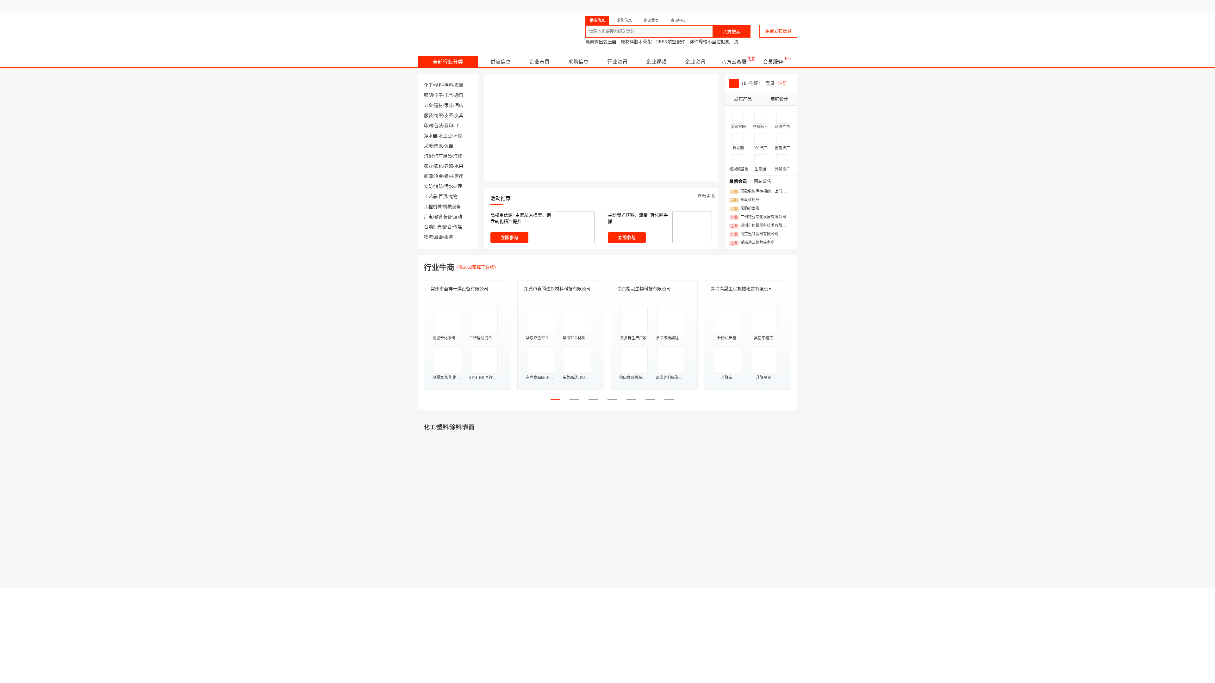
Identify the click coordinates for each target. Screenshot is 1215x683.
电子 (438, 95)
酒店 (458, 105)
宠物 (453, 196)
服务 (448, 237)
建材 (438, 105)
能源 (428, 176)
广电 (428, 216)
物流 (428, 237)
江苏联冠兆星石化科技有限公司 (569, 532)
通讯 (458, 95)
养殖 (448, 166)
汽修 (457, 156)
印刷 (428, 125)
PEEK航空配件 (670, 42)
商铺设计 (779, 99)
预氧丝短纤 (744, 200)
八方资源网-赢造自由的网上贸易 (467, 28)
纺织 (438, 115)
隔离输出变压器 (600, 42)
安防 (428, 186)
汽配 (428, 156)
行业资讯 (617, 62)
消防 (438, 186)
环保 (457, 135)
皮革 (448, 115)
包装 (438, 125)
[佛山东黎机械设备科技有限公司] (451, 557)
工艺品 (430, 196)
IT (456, 125)
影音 (447, 227)
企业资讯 (695, 62)
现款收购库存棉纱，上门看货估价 (759, 191)
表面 (458, 85)
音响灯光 (433, 227)
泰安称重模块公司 (663, 519)
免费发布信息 (778, 31)
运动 (457, 216)
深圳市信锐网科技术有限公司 (759, 225)
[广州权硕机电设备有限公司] (640, 557)
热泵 (438, 146)
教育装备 (443, 216)
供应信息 (500, 62)
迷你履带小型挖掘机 (710, 42)
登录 (770, 83)
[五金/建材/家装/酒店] (446, 643)
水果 (458, 166)
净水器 (430, 135)
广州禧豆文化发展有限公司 (758, 217)
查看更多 (706, 196)
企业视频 (656, 62)
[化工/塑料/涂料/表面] (446, 471)
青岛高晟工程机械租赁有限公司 (742, 288)
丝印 (448, 125)
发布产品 (743, 99)
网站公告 (762, 181)
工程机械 (433, 206)
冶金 (438, 176)
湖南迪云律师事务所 (752, 242)
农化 (438, 166)
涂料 (448, 85)
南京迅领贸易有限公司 (754, 234)
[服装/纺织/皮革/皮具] (639, 643)
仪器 (448, 146)
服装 (428, 115)
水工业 (445, 135)
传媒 (457, 227)
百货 (443, 196)
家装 (448, 105)
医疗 (458, 176)
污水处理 (453, 186)
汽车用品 (443, 156)
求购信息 (578, 62)
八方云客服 (734, 62)
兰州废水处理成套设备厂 (476, 519)
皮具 (458, 115)
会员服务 (773, 62)
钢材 (448, 176)
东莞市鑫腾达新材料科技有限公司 (557, 288)
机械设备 (452, 206)
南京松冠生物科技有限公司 (643, 288)
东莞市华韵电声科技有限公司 (760, 532)
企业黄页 (539, 62)
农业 (428, 166)
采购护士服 (744, 208)
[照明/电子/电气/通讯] (639, 471)
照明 (428, 95)
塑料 (438, 85)
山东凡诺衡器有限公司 (664, 532)
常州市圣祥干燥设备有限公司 (459, 288)
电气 (448, 95)
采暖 (428, 146)
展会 (438, 237)
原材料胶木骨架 (636, 42)
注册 (782, 83)
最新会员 (738, 181)
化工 (428, 85)
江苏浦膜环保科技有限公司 (475, 532)
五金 (428, 105)
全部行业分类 (448, 62)
